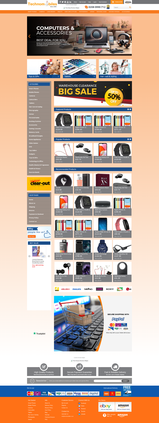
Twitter (82, 406)
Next (129, 36)
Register (64, 405)
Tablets (60, 11)
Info (46, 400)
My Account (83, 2)
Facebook (83, 403)
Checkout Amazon (50, 417)
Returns (31, 210)
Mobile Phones (32, 405)
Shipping (32, 207)
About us (32, 203)
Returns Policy (49, 407)
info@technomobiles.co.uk (67, 416)
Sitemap (47, 414)
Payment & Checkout (36, 214)
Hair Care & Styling (71, 11)
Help (89, 2)
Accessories (126, 11)
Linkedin (83, 414)
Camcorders (51, 11)
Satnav (92, 11)
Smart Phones (32, 11)
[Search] (130, 7)
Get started (31, 400)
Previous (29, 36)
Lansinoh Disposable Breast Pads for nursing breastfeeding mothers (38, 261)
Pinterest (83, 408)
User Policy (48, 410)
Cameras (42, 11)
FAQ (46, 419)
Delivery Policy (49, 405)
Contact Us (65, 407)
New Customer (103, 2)
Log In (94, 2)
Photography (83, 11)
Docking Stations (114, 11)
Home (75, 2)
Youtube (83, 411)
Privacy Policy (33, 218)
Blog (46, 412)
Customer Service (67, 400)
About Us (47, 403)
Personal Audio (101, 11)
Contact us (33, 221)
